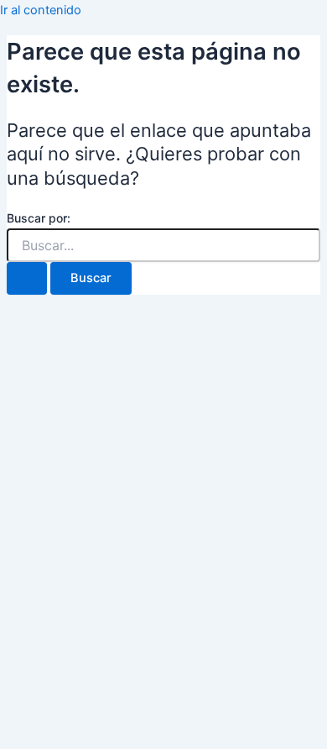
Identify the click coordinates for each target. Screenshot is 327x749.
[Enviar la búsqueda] (27, 278)
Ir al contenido (40, 10)
